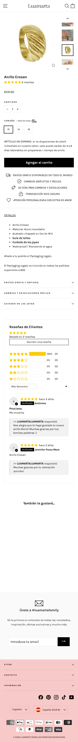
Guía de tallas (21, 238)
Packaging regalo (17, 265)
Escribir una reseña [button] (39, 341)
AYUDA (8, 664)
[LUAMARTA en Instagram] (56, 697)
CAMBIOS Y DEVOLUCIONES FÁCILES (27, 293)
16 (29, 129)
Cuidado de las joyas (25, 242)
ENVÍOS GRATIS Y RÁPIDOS (21, 282)
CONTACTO (10, 675)
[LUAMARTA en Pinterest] (48, 697)
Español (17, 709)
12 (8, 129)
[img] (29, 399)
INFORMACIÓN (12, 685)
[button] (13, 82)
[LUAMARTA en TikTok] (64, 697)
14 (18, 129)
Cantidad (10, 102)
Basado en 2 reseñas (22, 336)
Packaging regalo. (41, 256)
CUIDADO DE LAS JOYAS (19, 303)
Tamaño (17, 121)
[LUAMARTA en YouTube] (71, 697)
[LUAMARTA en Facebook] (40, 697)
